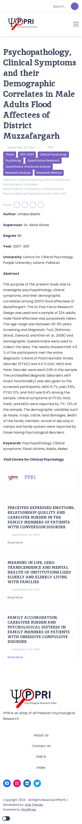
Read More (16, 543)
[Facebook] (7, 783)
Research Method (49, 173)
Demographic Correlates (20, 184)
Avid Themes (34, 805)
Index (41, 767)
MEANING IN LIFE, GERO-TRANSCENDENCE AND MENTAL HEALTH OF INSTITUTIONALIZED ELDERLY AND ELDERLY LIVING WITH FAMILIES (39, 572)
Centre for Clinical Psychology (23, 179)
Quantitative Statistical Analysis (28, 167)
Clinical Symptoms (57, 179)
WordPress (28, 810)
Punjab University (39, 193)
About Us (41, 735)
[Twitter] (37, 783)
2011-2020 (27, 155)
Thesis (9, 155)
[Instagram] (17, 783)
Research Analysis (18, 173)
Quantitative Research (43, 161)
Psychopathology (15, 193)
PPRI (50, 147)
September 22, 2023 (21, 147)
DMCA (41, 756)
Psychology (13, 161)
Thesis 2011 (59, 193)
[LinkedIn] (27, 783)
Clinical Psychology (53, 155)
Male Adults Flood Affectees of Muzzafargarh (33, 189)
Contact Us (41, 746)
